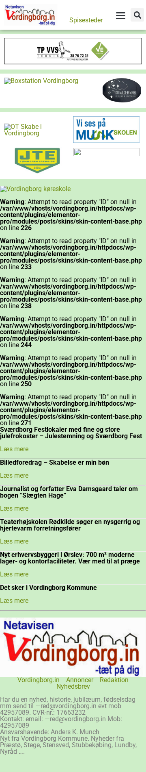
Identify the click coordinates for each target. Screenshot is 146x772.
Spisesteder (86, 20)
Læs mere (14, 449)
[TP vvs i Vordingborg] (73, 62)
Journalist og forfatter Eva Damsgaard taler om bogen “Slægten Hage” (69, 492)
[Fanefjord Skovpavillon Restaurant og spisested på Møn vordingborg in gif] (106, 154)
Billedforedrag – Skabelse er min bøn (54, 462)
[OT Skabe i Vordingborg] (37, 133)
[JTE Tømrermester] (37, 172)
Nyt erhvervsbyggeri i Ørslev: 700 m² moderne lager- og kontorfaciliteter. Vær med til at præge (70, 558)
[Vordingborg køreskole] (35, 189)
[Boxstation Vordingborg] (41, 81)
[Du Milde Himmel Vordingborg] (122, 100)
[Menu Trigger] (120, 15)
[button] (137, 15)
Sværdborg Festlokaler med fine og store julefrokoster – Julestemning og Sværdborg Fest (71, 433)
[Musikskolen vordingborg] (106, 140)
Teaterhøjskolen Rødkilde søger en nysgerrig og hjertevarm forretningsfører (70, 525)
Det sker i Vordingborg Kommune (48, 588)
